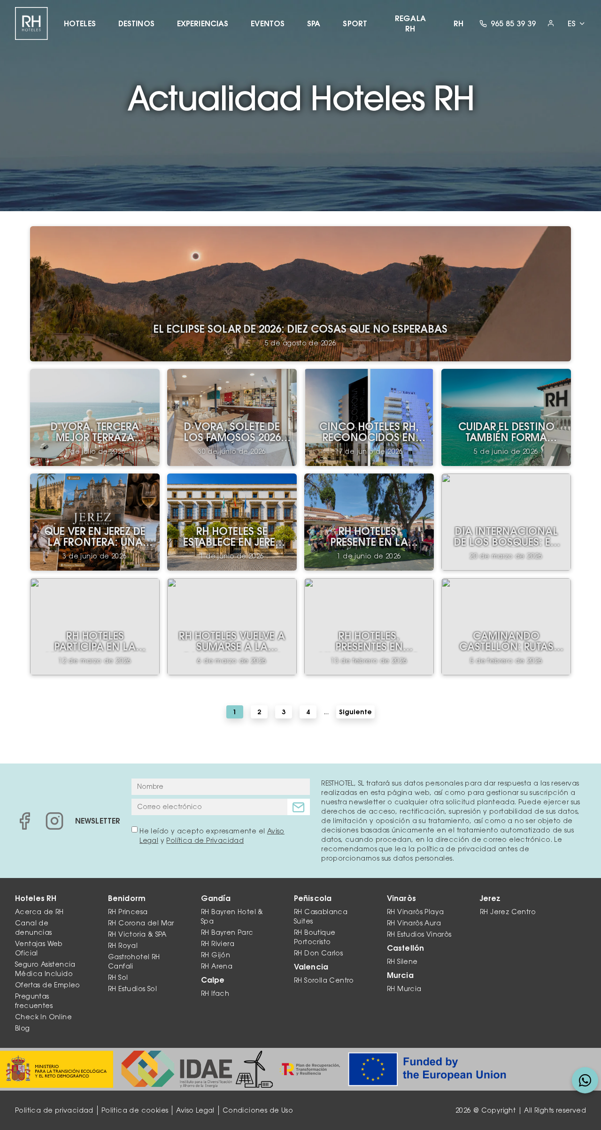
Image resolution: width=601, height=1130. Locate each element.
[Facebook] (24, 821)
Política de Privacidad (205, 840)
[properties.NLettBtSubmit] (298, 807)
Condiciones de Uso (258, 1110)
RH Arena (216, 966)
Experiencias (202, 23)
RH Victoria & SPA (137, 934)
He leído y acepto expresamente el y (212, 836)
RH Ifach (215, 993)
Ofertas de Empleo (47, 985)
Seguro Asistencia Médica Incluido (45, 969)
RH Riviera (217, 943)
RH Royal (123, 945)
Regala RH (410, 23)
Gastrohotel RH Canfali (134, 961)
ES (572, 23)
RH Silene (402, 961)
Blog (22, 1028)
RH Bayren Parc (227, 932)
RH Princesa (127, 912)
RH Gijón (215, 955)
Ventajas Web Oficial (38, 948)
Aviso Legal (195, 1110)
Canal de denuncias (33, 928)
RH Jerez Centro (508, 912)
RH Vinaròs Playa (415, 912)
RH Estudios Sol (132, 989)
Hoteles (80, 23)
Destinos (136, 23)
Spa (313, 23)
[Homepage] (31, 23)
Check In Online (43, 1017)
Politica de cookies (135, 1110)
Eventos (268, 23)
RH (458, 23)
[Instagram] (54, 821)
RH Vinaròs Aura (414, 923)
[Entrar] (551, 23)
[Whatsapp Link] (585, 1080)
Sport (355, 23)
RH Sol (118, 977)
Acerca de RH (39, 912)
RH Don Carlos (318, 953)
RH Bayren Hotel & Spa (232, 916)
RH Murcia (404, 989)
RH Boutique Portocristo (314, 937)
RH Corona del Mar (141, 923)
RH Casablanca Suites (320, 916)
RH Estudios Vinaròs (419, 934)
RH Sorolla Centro (324, 980)
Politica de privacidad (54, 1110)
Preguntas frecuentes (34, 1001)
